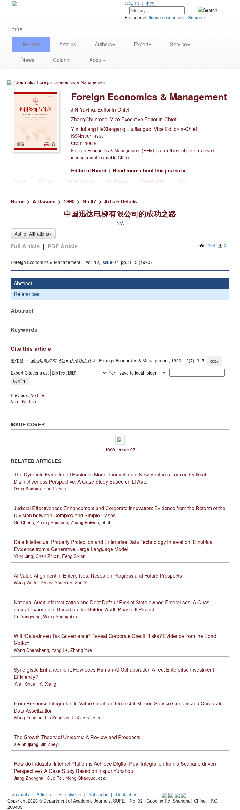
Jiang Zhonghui (29, 778)
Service (178, 44)
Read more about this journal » (149, 170)
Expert (141, 44)
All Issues (117, 181)
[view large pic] (120, 440)
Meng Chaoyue (80, 778)
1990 (69, 201)
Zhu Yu (82, 582)
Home (15, 29)
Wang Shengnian (60, 616)
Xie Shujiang (26, 744)
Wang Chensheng (31, 650)
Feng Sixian (74, 556)
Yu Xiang (47, 684)
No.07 (89, 201)
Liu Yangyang (27, 616)
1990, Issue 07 (120, 449)
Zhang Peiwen (85, 522)
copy (214, 361)
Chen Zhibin (48, 556)
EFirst (45, 181)
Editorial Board (89, 170)
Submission (69, 794)
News (28, 59)
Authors (103, 44)
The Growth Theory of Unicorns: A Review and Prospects (77, 737)
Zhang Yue (81, 650)
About (95, 59)
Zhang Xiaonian (56, 582)
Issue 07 (110, 262)
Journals (31, 44)
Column (62, 59)
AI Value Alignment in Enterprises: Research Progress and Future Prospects (98, 575)
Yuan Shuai (25, 684)
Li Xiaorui (81, 717)
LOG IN (132, 3)
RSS (183, 181)
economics (175, 17)
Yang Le (60, 650)
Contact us (126, 794)
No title (37, 395)
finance (156, 17)
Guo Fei (55, 778)
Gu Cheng (24, 522)
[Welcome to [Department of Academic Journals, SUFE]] (14, 3)
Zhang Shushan (52, 522)
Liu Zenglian (57, 717)
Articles (67, 44)
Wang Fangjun (28, 717)
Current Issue (79, 181)
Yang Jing (23, 556)
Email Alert (153, 181)
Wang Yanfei (26, 582)
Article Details (120, 201)
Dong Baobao (27, 488)
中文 (150, 3)
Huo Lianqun (56, 488)
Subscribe (98, 794)
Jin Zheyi (50, 744)
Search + (197, 17)
